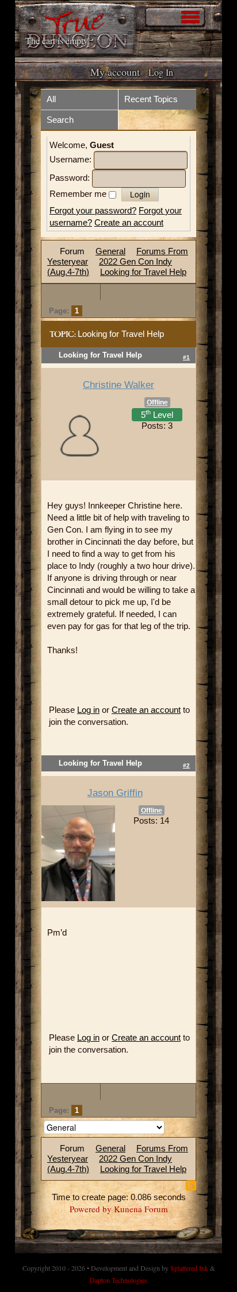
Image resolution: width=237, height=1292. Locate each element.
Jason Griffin (115, 792)
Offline (157, 402)
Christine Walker (118, 384)
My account (115, 72)
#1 (186, 357)
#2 (186, 765)
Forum (72, 251)
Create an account (128, 222)
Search (60, 120)
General (110, 251)
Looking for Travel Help (143, 272)
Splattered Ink (189, 1267)
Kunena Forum (141, 1209)
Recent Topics (151, 99)
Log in (88, 710)
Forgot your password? (92, 210)
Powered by (91, 1209)
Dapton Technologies (118, 1280)
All (51, 99)
